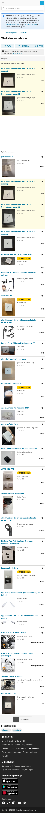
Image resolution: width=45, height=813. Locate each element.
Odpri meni (3, 3)
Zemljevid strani (8, 748)
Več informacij (17, 53)
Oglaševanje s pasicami (11, 769)
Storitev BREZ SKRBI (17, 741)
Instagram (13, 803)
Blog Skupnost (27, 744)
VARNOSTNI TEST (31, 24)
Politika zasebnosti (30, 752)
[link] (22, 77)
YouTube (19, 803)
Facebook (3, 803)
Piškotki (5, 756)
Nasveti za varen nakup (11, 744)
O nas (4, 741)
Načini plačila (21, 748)
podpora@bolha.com (12, 24)
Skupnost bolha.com (24, 803)
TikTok (8, 803)
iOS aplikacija (10, 780)
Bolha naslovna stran (22, 3)
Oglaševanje (6, 766)
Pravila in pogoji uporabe (11, 752)
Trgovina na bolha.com (22, 766)
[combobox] (22, 8)
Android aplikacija (10, 786)
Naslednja (25, 719)
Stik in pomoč (34, 748)
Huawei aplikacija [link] (10, 793)
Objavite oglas (27, 769)
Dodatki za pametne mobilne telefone (12, 33)
